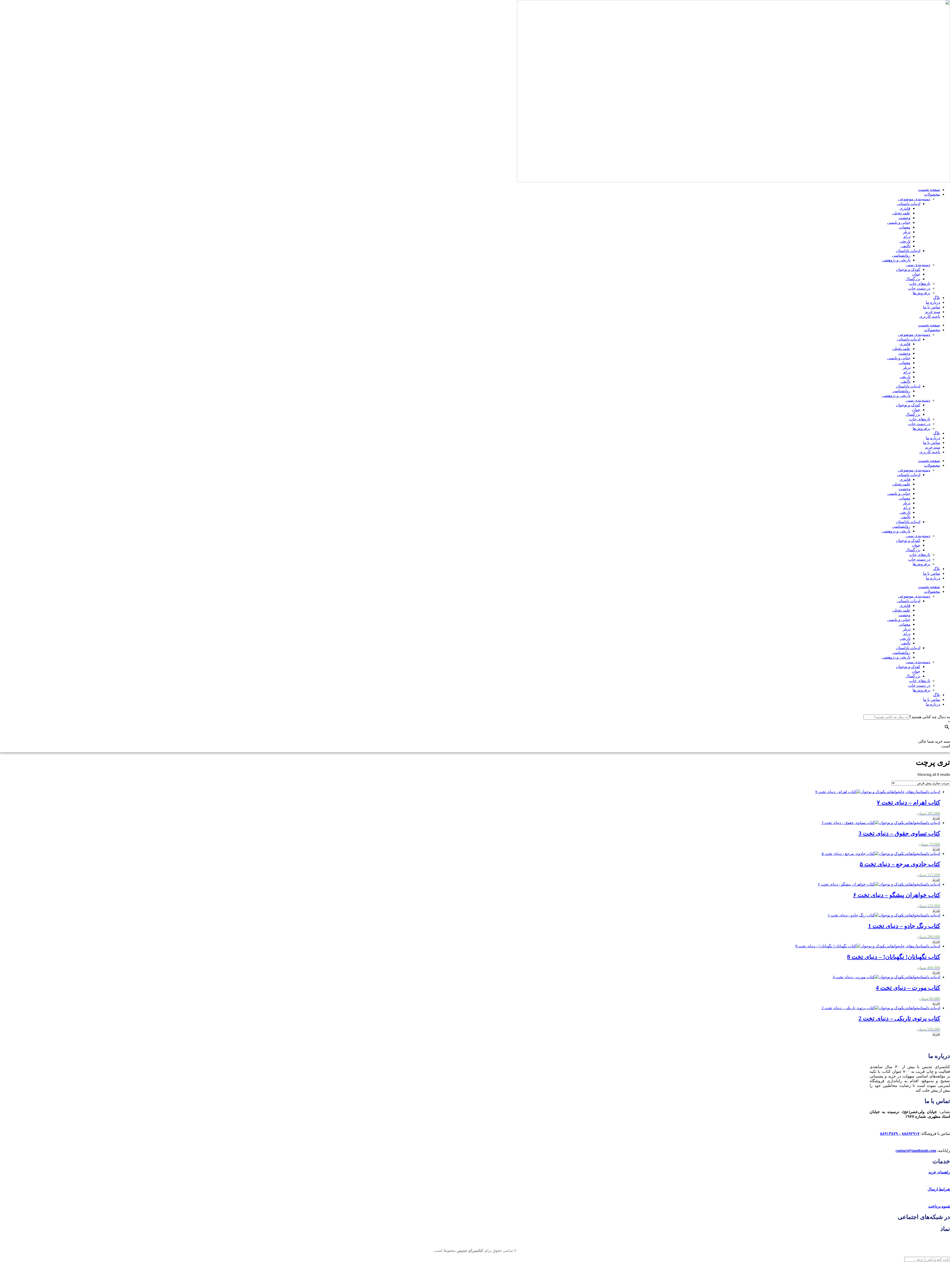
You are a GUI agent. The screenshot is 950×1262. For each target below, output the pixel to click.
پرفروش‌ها (921, 293)
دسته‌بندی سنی (918, 265)
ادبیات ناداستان (908, 251)
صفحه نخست (929, 189)
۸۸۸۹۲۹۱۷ (911, 1133)
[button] (936, 818)
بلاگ (936, 298)
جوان (916, 274)
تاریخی (905, 241)
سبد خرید (932, 312)
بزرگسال (912, 279)
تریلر (906, 232)
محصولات (932, 194)
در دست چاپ (919, 288)
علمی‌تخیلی (901, 213)
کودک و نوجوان (908, 269)
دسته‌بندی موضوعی (914, 199)
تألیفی (905, 246)
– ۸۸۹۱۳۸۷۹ (890, 1133)
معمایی (904, 227)
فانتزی (905, 208)
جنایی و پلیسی (898, 222)
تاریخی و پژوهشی (896, 260)
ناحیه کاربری (929, 316)
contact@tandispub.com (916, 1150)
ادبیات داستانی (908, 204)
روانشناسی (901, 255)
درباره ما (933, 302)
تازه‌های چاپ (919, 283)
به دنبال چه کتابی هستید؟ (929, 717)
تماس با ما (931, 307)
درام (906, 236)
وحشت (904, 218)
